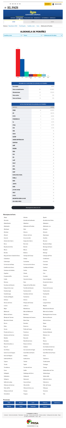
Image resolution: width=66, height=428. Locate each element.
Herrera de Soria (8, 302)
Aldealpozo (45, 223)
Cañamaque (7, 261)
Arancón (6, 238)
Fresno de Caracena (48, 288)
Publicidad (20, 415)
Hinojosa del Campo (28, 302)
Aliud (24, 229)
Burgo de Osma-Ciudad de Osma (12, 255)
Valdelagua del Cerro (28, 373)
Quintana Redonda (47, 332)
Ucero (5, 370)
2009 (52, 21)
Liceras (5, 305)
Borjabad (45, 249)
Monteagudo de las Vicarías (49, 314)
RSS (39, 416)
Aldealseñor (7, 226)
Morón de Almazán (47, 317)
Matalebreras (26, 308)
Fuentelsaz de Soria (28, 294)
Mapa (59, 415)
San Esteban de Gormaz (49, 346)
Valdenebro (6, 376)
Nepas (44, 323)
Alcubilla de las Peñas (48, 220)
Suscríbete (47, 4)
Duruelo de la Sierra (48, 282)
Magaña (45, 305)
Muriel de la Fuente (8, 320)
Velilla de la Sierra (47, 379)
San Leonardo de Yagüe (29, 349)
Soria (44, 355)
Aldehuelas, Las (47, 226)
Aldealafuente (7, 223)
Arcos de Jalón (27, 238)
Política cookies (42, 415)
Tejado (25, 364)
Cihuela (25, 273)
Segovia (9, 406)
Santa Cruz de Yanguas (9, 352)
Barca (5, 244)
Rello (44, 338)
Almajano (45, 229)
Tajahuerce (46, 358)
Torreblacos (7, 367)
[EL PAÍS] (13, 8)
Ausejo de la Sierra (28, 241)
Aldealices (25, 223)
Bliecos (25, 249)
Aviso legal (26, 415)
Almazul (6, 235)
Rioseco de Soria (27, 344)
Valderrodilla (46, 376)
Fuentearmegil (7, 291)
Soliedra (25, 355)
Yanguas (25, 394)
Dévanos (6, 282)
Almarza (25, 232)
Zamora (45, 406)
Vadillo (25, 370)
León (33, 402)
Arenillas (45, 238)
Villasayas (45, 388)
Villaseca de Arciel (8, 391)
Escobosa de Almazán (9, 285)
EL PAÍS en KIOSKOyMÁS (29, 416)
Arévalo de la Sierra (8, 241)
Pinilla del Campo (27, 329)
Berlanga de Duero (47, 246)
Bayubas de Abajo (47, 244)
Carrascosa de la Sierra (29, 264)
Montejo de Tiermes (8, 317)
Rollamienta (46, 344)
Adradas (25, 217)
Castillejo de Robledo (28, 267)
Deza (24, 282)
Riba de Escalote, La (9, 344)
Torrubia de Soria (27, 367)
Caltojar (25, 258)
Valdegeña (6, 373)
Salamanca (57, 402)
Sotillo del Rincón (8, 358)
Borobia (6, 252)
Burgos (21, 402)
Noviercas (25, 326)
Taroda (5, 364)
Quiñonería (26, 335)
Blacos (5, 249)
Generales (52, 18)
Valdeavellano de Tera (48, 370)
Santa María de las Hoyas (49, 352)
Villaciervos (46, 382)
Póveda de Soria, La (8, 332)
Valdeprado (26, 376)
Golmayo (6, 299)
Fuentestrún (26, 296)
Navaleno (25, 323)
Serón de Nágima (8, 355)
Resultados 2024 (28, 18)
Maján (5, 308)
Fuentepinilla (46, 294)
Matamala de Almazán (48, 308)
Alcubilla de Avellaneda (29, 220)
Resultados (20, 18)
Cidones (45, 270)
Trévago (45, 367)
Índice (36, 416)
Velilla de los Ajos (8, 382)
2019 (13, 21)
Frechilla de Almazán (28, 288)
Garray (44, 296)
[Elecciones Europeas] (33, 13)
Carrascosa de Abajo (9, 264)
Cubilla (5, 279)
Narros (5, 323)
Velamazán (26, 379)
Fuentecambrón (27, 291)
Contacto (6, 415)
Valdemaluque (46, 373)
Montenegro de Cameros (29, 317)
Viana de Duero (27, 382)
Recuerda (25, 338)
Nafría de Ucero (47, 320)
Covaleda (45, 276)
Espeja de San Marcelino (29, 285)
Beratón (25, 246)
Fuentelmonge (7, 294)
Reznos (45, 341)
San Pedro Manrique (48, 349)
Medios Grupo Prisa (32, 426)
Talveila (25, 361)
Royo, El (6, 346)
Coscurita (25, 276)
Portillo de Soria (47, 329)
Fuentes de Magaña (8, 296)
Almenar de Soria (27, 235)
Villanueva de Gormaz (9, 385)
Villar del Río (7, 388)
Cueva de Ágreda (47, 279)
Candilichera (46, 258)
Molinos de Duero (8, 314)
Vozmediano (7, 394)
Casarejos (45, 264)
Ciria (44, 273)
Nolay (5, 326)
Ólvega (44, 326)
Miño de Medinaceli (28, 311)
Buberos (25, 252)
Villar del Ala (26, 385)
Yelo (44, 394)
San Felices (6, 349)
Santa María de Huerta (28, 352)
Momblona (26, 314)
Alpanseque (46, 235)
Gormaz (45, 299)
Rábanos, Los (46, 335)
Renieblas (6, 341)
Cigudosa (6, 273)
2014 (33, 21)
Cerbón (25, 270)
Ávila (9, 402)
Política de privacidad (33, 415)
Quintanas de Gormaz (9, 335)
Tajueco (6, 361)
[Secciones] (5, 8)
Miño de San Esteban (48, 311)
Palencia (45, 402)
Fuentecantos (46, 291)
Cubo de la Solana (27, 279)
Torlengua (45, 364)
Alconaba (6, 220)
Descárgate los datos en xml (33, 207)
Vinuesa (25, 391)
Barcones (25, 244)
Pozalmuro (26, 332)
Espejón (45, 285)
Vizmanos (45, 391)
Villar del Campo (47, 385)
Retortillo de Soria (27, 341)
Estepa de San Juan (8, 288)
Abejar (5, 217)
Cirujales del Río (8, 276)
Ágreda (45, 217)
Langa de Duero (47, 302)
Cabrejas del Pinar (47, 255)
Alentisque (6, 229)
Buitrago (45, 252)
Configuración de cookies (52, 415)
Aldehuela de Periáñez (28, 226)
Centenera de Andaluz (9, 270)
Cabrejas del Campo (28, 255)
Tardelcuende (46, 361)
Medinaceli (6, 311)
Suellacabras (26, 358)
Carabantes (26, 261)
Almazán (45, 232)
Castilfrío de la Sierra (9, 267)
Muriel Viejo (26, 320)
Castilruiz (45, 267)
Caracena (45, 261)
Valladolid (33, 406)
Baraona (45, 241)
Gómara (25, 299)
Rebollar (6, 338)
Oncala (5, 329)
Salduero (25, 346)
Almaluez (6, 232)
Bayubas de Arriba (8, 246)
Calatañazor (7, 258)
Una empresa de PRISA (32, 421)
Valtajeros (6, 379)
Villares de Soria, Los (28, 388)
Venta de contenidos (13, 415)
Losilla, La (25, 305)
